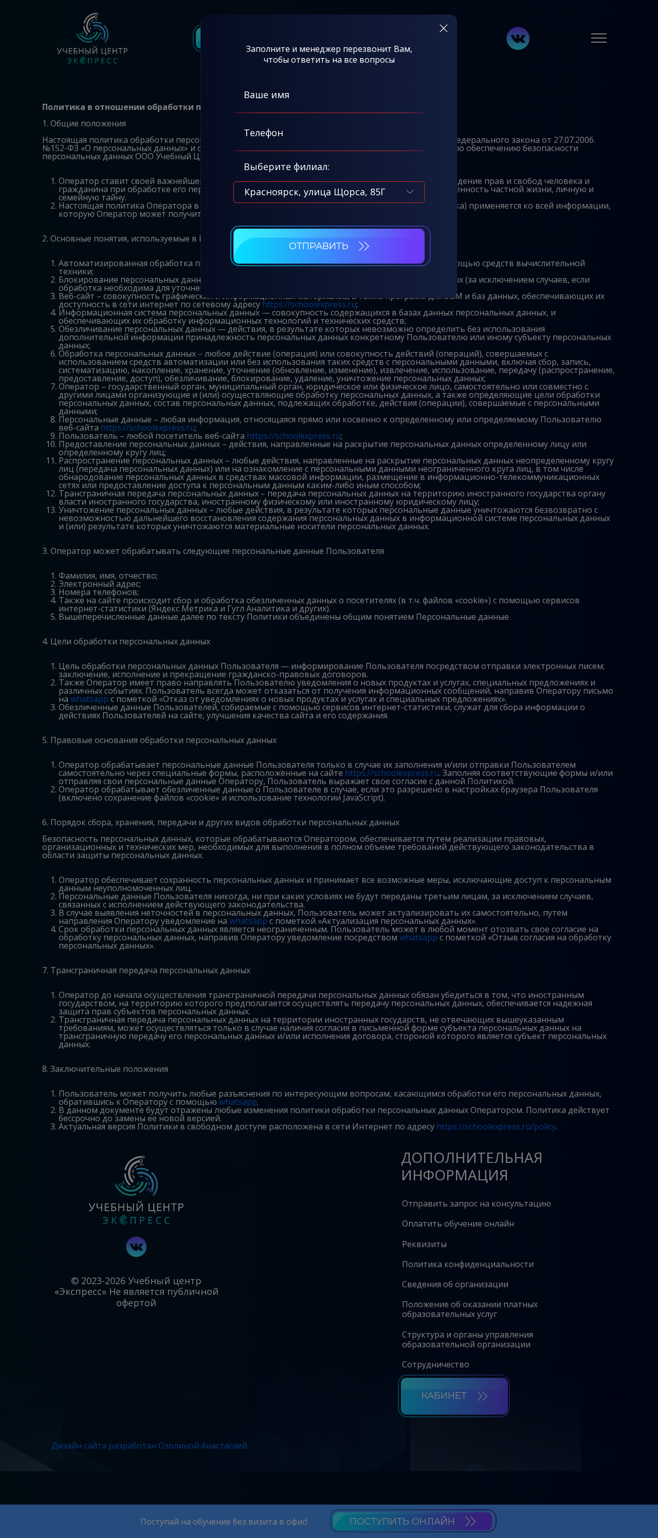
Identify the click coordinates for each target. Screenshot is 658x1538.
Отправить (319, 246)
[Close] (443, 28)
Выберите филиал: (287, 166)
